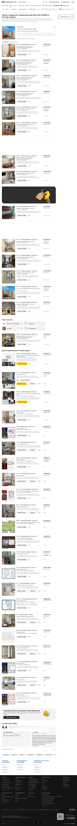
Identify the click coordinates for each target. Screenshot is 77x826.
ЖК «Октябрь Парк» (20, 492)
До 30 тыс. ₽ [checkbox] (7, 196)
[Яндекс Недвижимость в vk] (70, 809)
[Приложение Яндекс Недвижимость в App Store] (68, 818)
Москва (16, 779)
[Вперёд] (54, 749)
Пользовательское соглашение (32, 809)
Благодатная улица (5, 780)
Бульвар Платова (5, 784)
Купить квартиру (45, 794)
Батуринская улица (20, 475)
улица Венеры (27, 47)
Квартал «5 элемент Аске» (21, 413)
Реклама (12, 809)
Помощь (52, 809)
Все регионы (4, 801)
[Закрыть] (74, 9)
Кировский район (32, 784)
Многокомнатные (66, 786)
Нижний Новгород (19, 787)
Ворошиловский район (33, 780)
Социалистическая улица (21, 569)
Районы (3, 794)
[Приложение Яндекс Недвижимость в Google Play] (70, 818)
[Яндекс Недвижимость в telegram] (74, 809)
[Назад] (52, 749)
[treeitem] (5, 5)
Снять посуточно (32, 796)
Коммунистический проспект (26, 585)
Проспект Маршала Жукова (7, 787)
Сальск (43, 782)
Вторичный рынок (22, 760)
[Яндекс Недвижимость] (9, 2)
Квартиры (5, 760)
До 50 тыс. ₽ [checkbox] (15, 196)
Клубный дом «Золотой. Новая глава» (23, 633)
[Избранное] (44, 2)
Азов (43, 784)
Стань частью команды (20, 809)
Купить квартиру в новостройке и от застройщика (52, 796)
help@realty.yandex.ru (26, 817)
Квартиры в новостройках (41, 760)
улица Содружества (20, 374)
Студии (3, 764)
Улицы (3, 798)
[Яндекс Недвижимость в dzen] (72, 809)
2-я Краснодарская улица (21, 444)
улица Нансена (19, 663)
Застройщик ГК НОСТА (21, 38)
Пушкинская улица (20, 632)
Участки (16, 796)
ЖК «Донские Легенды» (21, 539)
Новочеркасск (45, 787)
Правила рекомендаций (44, 809)
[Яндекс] (73, 823)
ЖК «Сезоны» (19, 696)
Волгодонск (44, 786)
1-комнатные (5, 767)
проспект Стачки (19, 679)
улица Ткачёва (19, 412)
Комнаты (17, 794)
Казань (16, 786)
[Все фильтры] (3, 9)
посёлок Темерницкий (34, 355)
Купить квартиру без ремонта (48, 798)
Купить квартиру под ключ (47, 801)
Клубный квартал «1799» (21, 460)
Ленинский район (32, 786)
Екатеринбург (18, 784)
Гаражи (16, 801)
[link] (73, 2)
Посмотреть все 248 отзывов (7, 749)
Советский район (32, 787)
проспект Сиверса (20, 459)
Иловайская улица (5, 786)
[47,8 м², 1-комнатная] (9, 82)
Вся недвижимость (5, 809)
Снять (30, 794)
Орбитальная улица (29, 108)
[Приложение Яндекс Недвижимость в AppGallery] (72, 818)
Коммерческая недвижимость (21, 798)
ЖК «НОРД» (18, 48)
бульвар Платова (19, 694)
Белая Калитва (45, 780)
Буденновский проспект (6, 782)
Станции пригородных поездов (8, 796)
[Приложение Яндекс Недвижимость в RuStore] (74, 818)
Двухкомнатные (66, 779)
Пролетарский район (33, 779)
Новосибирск (18, 782)
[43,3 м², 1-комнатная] (9, 113)
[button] (46, 2)
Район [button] (62, 9)
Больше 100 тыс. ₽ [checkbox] (17, 200)
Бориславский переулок (21, 600)
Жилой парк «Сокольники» (21, 523)
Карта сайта (57, 809)
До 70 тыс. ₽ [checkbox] (23, 196)
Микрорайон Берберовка (34, 782)
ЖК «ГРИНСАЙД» (19, 664)
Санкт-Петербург (18, 780)
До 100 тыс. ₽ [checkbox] (7, 200)
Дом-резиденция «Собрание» (22, 570)
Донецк (43, 779)
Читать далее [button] (35, 745)
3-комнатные (5, 772)
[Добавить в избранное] (55, 27)
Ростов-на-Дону (19, 288)
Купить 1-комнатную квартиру (48, 803)
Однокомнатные (66, 780)
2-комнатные (5, 769)
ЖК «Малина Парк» (20, 429)
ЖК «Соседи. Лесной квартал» (22, 357)
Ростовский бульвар (20, 356)
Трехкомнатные (66, 784)
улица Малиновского (20, 428)
